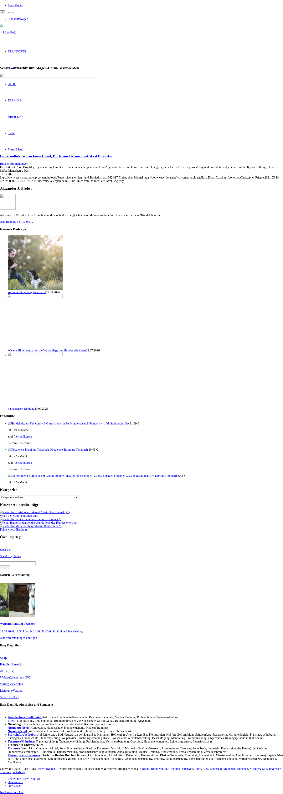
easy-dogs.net (46, 768)
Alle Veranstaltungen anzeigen (18, 638)
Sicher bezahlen (9, 697)
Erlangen (187, 768)
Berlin (145, 768)
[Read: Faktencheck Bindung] (35, 355)
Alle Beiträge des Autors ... (16, 221)
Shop (3, 657)
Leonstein (216, 768)
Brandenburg (159, 768)
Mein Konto (15, 5)
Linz (205, 768)
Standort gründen (10, 556)
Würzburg (19, 772)
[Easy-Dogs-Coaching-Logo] (8, 32)
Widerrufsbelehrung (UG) (15, 677)
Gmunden (174, 768)
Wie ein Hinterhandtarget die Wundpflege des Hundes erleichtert (47, 350)
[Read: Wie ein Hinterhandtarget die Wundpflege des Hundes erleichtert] (35, 296)
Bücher (4, 163)
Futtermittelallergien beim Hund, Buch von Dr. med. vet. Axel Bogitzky (56, 156)
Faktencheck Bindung (21, 408)
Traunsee (5, 772)
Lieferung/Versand (11, 690)
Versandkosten (23, 436)
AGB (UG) (7, 671)
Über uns (5, 549)
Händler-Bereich (11, 664)
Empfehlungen (19, 163)
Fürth (198, 768)
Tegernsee (275, 768)
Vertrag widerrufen (11, 684)
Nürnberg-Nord (18, 727)
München (229, 768)
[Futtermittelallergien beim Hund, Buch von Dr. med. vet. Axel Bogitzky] (47, 76)
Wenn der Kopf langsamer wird (27, 292)
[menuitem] (145, 5)
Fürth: (12, 720)
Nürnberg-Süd (258, 768)
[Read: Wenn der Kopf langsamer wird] (35, 288)
